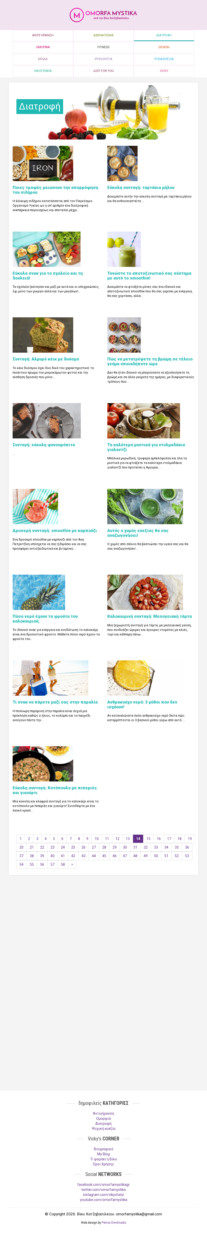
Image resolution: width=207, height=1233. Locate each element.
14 (138, 839)
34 (166, 847)
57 (52, 864)
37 (21, 856)
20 (21, 847)
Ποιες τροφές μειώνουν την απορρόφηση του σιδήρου (55, 189)
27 (94, 847)
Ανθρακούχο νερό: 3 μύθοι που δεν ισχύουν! (142, 704)
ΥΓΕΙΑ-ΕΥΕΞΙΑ (164, 59)
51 (166, 856)
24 (63, 847)
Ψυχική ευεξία (103, 1129)
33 (156, 847)
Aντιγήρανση (103, 1113)
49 (146, 856)
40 (52, 856)
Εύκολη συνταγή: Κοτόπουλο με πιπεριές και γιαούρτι (55, 790)
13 (128, 839)
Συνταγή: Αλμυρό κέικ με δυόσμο (46, 358)
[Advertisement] (103, 917)
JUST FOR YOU (103, 71)
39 (42, 856)
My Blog (103, 1154)
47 (125, 856)
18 (179, 839)
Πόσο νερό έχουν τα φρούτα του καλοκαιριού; (45, 618)
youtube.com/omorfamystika (103, 1200)
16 (159, 839)
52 (177, 856)
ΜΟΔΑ (43, 59)
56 (42, 864)
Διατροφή (103, 1124)
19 (190, 839)
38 (32, 856)
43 (84, 856)
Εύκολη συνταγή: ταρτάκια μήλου (140, 187)
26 (84, 847)
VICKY (164, 71)
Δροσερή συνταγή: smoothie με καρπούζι (55, 530)
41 (63, 856)
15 (148, 839)
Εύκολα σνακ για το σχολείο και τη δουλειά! (48, 275)
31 (135, 847)
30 (125, 847)
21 (32, 847)
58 (63, 864)
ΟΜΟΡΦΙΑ (43, 47)
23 (52, 847)
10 (97, 839)
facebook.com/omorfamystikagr (103, 1185)
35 (177, 847)
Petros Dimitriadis (114, 1222)
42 (73, 856)
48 (135, 856)
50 (156, 856)
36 (187, 847)
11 (107, 839)
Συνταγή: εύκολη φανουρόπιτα (44, 444)
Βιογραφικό (103, 1149)
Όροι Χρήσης (103, 1164)
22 (42, 847)
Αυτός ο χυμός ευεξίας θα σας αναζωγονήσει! (138, 533)
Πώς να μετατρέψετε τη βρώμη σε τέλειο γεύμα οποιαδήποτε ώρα (150, 361)
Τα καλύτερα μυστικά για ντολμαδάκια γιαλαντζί (146, 447)
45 (104, 856)
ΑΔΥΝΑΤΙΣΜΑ (103, 35)
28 (104, 847)
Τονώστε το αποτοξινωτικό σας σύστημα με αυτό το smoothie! (149, 275)
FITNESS (103, 47)
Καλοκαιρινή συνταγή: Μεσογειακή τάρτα (149, 616)
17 (169, 839)
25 (73, 847)
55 (32, 864)
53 (187, 856)
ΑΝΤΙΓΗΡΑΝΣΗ (43, 35)
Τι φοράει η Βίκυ (103, 1159)
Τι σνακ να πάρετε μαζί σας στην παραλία (55, 702)
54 (21, 864)
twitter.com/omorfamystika (103, 1190)
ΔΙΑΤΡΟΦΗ (164, 35)
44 (94, 856)
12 (117, 839)
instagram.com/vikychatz (103, 1195)
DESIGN (164, 47)
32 (146, 847)
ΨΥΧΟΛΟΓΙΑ (103, 59)
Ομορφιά (103, 1118)
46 (115, 856)
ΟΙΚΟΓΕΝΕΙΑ (43, 71)
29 (115, 847)
